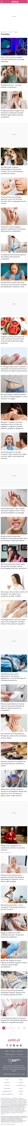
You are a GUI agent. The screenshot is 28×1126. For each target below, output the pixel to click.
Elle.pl (7, 1079)
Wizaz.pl (21, 1091)
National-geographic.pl (7, 1094)
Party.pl (21, 1079)
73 (18, 1028)
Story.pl (21, 1094)
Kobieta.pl (20, 1082)
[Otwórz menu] (2, 2)
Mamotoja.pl (7, 1088)
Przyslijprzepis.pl (21, 1085)
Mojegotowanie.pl (7, 1091)
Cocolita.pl (7, 1085)
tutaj (13, 1124)
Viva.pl (21, 1088)
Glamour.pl (7, 1082)
